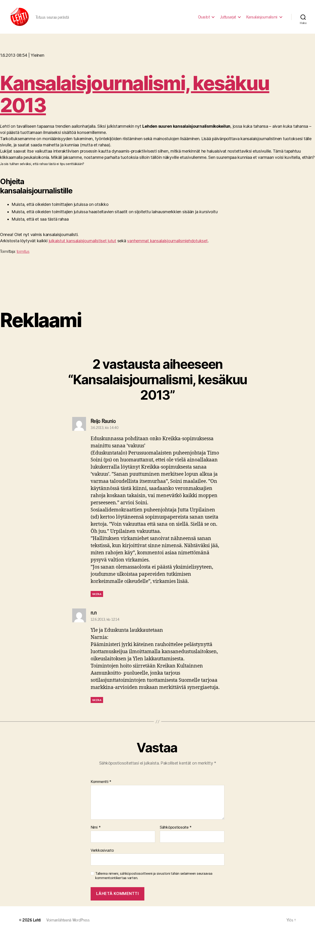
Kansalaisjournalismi (261, 16)
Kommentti (101, 782)
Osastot (204, 16)
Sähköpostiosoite (176, 827)
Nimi (96, 827)
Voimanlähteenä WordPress (68, 919)
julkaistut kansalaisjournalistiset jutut (82, 240)
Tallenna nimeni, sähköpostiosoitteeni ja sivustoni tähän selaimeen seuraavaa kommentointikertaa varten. (153, 875)
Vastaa (96, 594)
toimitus (23, 251)
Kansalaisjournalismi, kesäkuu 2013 (134, 94)
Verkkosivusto (102, 850)
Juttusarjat (228, 16)
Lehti (37, 919)
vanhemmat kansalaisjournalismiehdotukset (167, 240)
